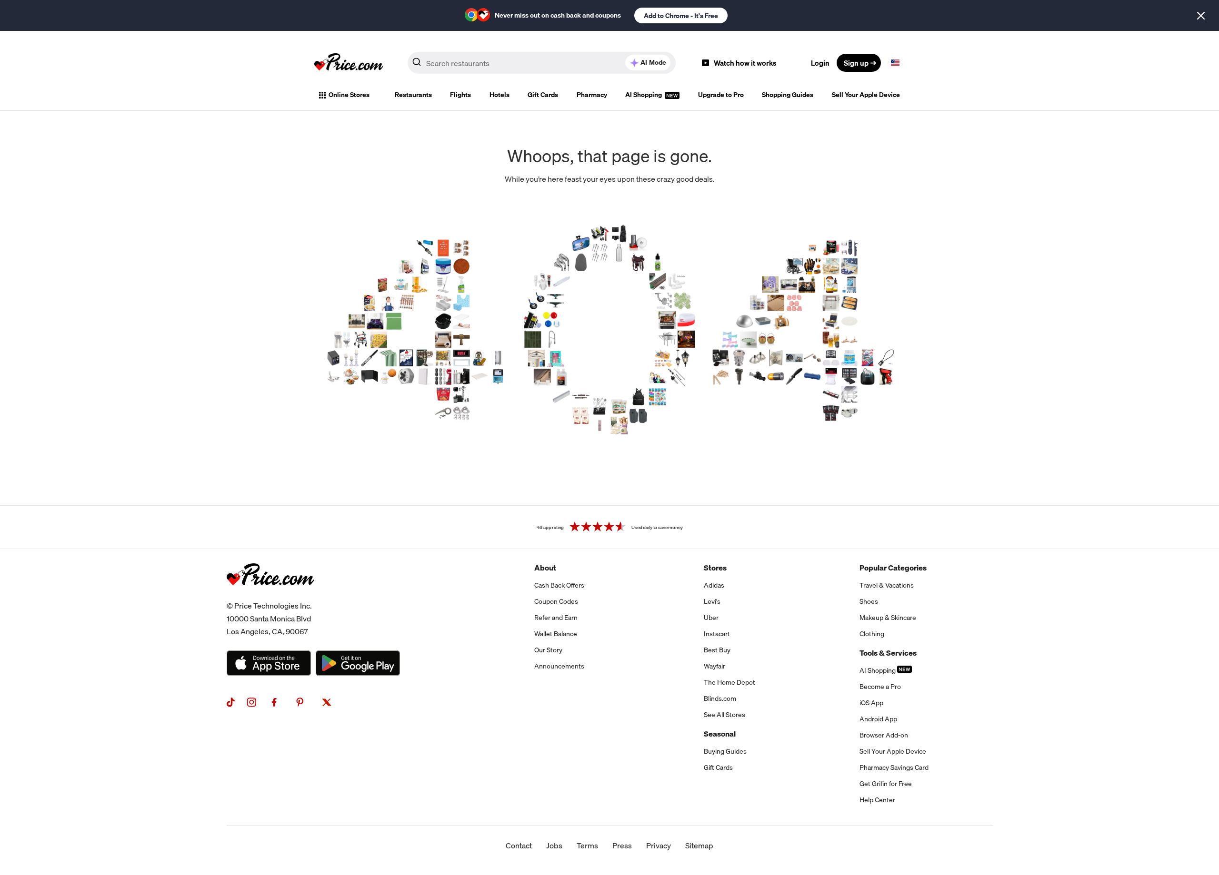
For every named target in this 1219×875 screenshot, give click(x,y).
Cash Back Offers (559, 585)
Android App (878, 719)
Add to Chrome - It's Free (681, 15)
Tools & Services (888, 653)
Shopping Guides (787, 94)
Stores (715, 567)
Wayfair (714, 666)
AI (653, 62)
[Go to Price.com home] (348, 63)
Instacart (717, 634)
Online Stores (349, 94)
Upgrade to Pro (721, 94)
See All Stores (724, 714)
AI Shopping (644, 94)
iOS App (871, 703)
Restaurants (413, 94)
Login (820, 63)
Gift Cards (543, 94)
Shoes (868, 601)
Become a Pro (880, 686)
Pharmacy (592, 94)
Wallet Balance (555, 634)
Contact (519, 845)
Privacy (658, 845)
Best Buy (717, 650)
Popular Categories (893, 567)
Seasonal (720, 733)
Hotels (500, 94)
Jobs (554, 845)
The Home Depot (729, 682)
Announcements (559, 666)
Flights (460, 94)
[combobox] (541, 62)
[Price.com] (270, 596)
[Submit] (416, 65)
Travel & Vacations (886, 585)
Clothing (871, 634)
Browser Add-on (883, 735)
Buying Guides (725, 751)
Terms (587, 845)
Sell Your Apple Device (866, 94)
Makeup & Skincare (887, 617)
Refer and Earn (556, 617)
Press (622, 845)
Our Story (548, 650)
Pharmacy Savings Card (894, 767)
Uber (711, 617)
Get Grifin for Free (885, 783)
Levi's (712, 601)
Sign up (856, 63)
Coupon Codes (556, 601)
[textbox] (895, 62)
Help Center (877, 800)
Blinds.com (720, 698)
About (545, 567)
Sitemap (699, 845)
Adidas (714, 585)
